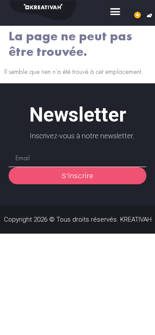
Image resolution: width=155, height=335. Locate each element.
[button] (115, 11)
